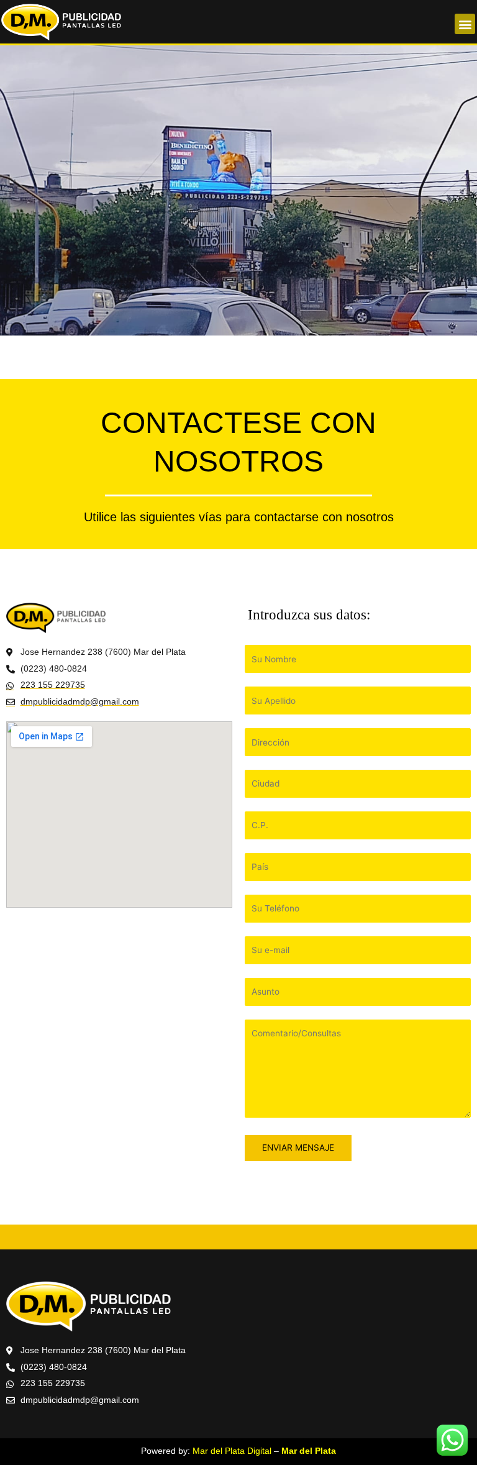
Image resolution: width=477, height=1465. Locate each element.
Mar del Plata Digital (232, 1451)
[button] (465, 24)
